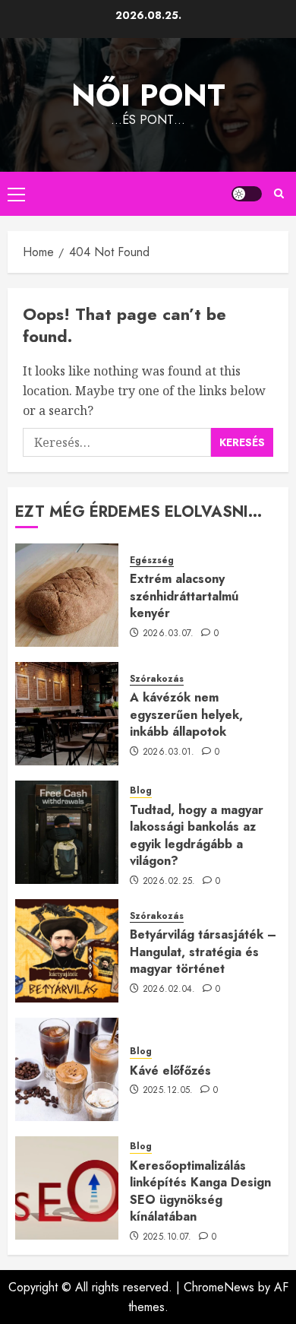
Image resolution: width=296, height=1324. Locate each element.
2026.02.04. (169, 989)
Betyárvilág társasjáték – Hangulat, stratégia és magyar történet (203, 951)
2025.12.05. (168, 1091)
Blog (141, 790)
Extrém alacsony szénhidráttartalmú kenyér (184, 596)
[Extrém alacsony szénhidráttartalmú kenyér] (66, 595)
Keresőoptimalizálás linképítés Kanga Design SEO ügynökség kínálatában (200, 1191)
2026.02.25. (169, 882)
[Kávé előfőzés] (66, 1069)
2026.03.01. (169, 752)
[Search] (278, 193)
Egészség (152, 560)
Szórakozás (157, 679)
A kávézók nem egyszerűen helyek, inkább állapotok (186, 714)
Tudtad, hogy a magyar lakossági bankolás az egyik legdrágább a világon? (196, 835)
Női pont (148, 95)
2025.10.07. (167, 1237)
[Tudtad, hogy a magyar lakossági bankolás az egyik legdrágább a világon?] (66, 832)
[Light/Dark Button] (246, 193)
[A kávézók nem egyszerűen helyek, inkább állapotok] (66, 713)
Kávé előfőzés (170, 1070)
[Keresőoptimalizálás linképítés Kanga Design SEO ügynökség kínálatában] (66, 1188)
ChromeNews (219, 1287)
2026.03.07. (168, 634)
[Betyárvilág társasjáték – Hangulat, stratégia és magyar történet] (66, 951)
